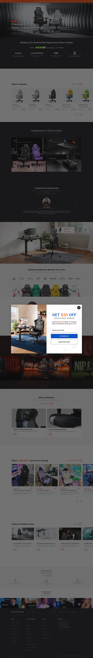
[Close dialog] (78, 307)
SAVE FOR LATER (64, 342)
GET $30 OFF (64, 336)
